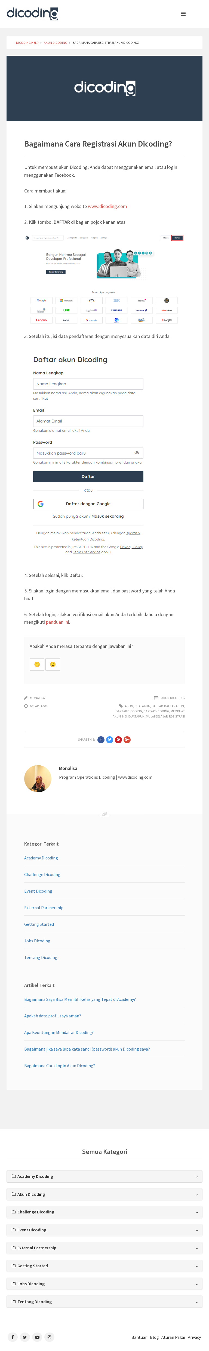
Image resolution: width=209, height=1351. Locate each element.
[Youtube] (37, 1337)
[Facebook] (13, 1337)
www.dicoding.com (107, 206)
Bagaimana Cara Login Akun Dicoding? (59, 1065)
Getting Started (39, 924)
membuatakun (133, 716)
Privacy (194, 1337)
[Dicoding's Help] (32, 12)
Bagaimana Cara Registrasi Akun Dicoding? (98, 143)
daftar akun (174, 706)
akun (129, 706)
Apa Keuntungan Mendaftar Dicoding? (59, 1032)
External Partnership (43, 907)
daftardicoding (156, 711)
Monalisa (37, 698)
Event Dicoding (38, 891)
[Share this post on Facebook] (100, 739)
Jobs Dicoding (37, 940)
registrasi (177, 716)
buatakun (142, 706)
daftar (157, 706)
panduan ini (57, 622)
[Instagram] (49, 1337)
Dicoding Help (27, 43)
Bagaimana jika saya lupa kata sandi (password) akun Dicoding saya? (87, 1049)
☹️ (37, 664)
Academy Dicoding (41, 858)
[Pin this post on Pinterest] (118, 739)
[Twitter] (25, 1337)
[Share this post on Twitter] (109, 739)
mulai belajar (157, 716)
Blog (154, 1337)
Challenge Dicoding (42, 874)
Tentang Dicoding (40, 957)
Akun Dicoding (55, 43)
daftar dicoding (129, 711)
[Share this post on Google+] (127, 739)
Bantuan (139, 1337)
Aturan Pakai (173, 1337)
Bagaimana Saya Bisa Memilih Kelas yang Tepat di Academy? (80, 999)
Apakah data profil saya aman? (52, 1015)
